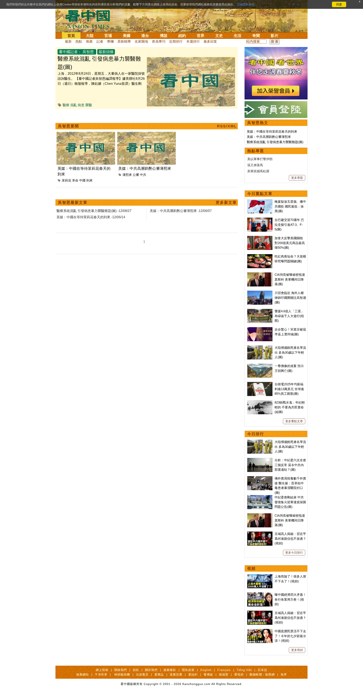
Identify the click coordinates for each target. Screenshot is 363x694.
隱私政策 (188, 670)
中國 (82, 180)
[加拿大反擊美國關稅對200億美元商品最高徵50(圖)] (259, 238)
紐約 (182, 36)
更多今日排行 (294, 552)
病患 (81, 105)
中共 (143, 174)
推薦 (89, 41)
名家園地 (141, 41)
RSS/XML (227, 126)
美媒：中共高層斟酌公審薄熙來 (144, 168)
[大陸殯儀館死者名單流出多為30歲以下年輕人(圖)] (259, 347)
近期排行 (176, 41)
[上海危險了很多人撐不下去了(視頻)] (259, 576)
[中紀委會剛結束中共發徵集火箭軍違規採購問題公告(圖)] (259, 497)
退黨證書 (176, 674)
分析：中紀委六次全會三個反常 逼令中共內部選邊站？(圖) (290, 464)
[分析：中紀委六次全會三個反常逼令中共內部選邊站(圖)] (259, 460)
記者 (99, 41)
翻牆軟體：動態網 (262, 674)
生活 (237, 36)
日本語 (262, 670)
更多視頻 (297, 650)
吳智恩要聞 (68, 126)
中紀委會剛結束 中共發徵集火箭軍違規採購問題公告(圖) (290, 501)
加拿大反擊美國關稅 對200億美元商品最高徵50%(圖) (290, 242)
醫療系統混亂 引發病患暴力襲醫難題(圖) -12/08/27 (94, 211)
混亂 (73, 105)
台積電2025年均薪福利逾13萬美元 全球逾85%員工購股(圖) (289, 388)
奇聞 (256, 36)
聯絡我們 (120, 670)
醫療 (66, 105)
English (206, 670)
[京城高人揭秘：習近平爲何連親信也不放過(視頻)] (259, 534)
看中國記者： (70, 52)
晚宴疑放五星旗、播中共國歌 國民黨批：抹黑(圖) (290, 206)
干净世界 (101, 674)
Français (224, 670)
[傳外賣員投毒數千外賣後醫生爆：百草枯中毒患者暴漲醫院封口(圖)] (259, 478)
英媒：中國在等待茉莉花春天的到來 (272, 131)
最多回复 (210, 41)
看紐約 (193, 674)
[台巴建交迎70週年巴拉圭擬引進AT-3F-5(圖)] (259, 220)
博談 (163, 36)
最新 (68, 41)
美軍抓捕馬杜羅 (258, 171)
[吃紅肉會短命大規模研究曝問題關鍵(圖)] (259, 256)
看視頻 (239, 674)
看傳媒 (208, 674)
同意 (339, 4)
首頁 (71, 36)
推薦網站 (82, 674)
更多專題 (297, 177)
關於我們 (151, 670)
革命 (75, 180)
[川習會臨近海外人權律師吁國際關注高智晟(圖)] (259, 293)
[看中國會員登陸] (276, 109)
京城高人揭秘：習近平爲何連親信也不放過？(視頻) (290, 538)
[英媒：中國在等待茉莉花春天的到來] (86, 134)
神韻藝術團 (122, 674)
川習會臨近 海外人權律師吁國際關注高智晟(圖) (290, 297)
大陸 (89, 36)
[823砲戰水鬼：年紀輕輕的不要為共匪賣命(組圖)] (259, 402)
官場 (108, 36)
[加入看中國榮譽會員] (276, 49)
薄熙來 (127, 174)
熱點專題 (255, 151)
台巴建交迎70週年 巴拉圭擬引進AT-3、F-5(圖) (289, 224)
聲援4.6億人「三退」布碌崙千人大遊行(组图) (289, 315)
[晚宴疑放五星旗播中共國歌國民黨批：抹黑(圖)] (259, 201)
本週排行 (193, 41)
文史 (219, 36)
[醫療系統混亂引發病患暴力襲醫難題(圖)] (191, 59)
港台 (145, 36)
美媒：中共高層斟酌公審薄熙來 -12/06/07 (181, 211)
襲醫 (88, 105)
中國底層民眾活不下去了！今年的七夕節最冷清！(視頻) (290, 635)
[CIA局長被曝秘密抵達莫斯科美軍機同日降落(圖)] (259, 274)
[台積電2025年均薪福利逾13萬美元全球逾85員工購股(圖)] (259, 384)
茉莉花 (66, 180)
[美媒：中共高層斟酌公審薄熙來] (146, 134)
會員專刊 (158, 41)
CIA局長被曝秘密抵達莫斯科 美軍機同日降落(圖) (290, 279)
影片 (274, 36)
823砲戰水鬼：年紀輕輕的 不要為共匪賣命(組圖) (290, 407)
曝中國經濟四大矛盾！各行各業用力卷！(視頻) (290, 599)
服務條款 (169, 670)
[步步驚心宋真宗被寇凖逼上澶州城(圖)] (259, 329)
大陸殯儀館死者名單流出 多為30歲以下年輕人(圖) (290, 352)
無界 (284, 674)
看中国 (90, 18)
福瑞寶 (223, 674)
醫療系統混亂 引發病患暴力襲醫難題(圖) (275, 142)
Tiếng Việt (244, 670)
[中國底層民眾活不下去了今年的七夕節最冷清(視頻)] (259, 631)
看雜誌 (159, 674)
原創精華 (124, 41)
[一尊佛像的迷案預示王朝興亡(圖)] (259, 366)
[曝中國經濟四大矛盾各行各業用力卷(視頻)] (259, 594)
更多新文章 (226, 202)
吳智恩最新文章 (72, 202)
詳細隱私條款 (246, 4)
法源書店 (142, 674)
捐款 (136, 670)
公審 (136, 174)
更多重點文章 (294, 421)
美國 (126, 36)
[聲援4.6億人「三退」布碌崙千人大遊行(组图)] (259, 311)
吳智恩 (88, 52)
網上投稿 (102, 670)
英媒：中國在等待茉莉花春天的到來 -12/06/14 (91, 217)
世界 (200, 36)
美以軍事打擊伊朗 (259, 159)
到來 (89, 180)
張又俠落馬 (255, 165)
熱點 (78, 41)
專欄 (110, 41)
